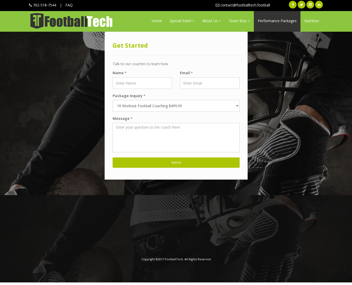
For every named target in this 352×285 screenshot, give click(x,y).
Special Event (180, 20)
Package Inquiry (129, 95)
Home (157, 20)
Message (122, 118)
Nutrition (311, 20)
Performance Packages (277, 20)
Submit (176, 162)
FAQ (69, 5)
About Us (210, 20)
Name (119, 72)
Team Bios (238, 20)
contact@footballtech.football (244, 5)
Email (186, 72)
